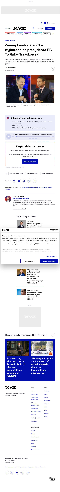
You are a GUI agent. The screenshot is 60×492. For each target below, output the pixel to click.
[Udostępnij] (53, 69)
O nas (32, 391)
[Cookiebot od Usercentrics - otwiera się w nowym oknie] (51, 230)
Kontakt (33, 414)
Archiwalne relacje (36, 411)
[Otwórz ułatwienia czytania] (41, 23)
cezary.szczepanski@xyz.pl (19, 208)
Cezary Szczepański (10, 67)
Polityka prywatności (10, 467)
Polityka (46, 33)
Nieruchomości (35, 449)
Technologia (37, 33)
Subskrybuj (50, 28)
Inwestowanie (35, 437)
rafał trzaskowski (47, 173)
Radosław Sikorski (32, 173)
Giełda (33, 430)
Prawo (33, 433)
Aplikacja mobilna (36, 418)
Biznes (19, 33)
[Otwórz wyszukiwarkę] (33, 28)
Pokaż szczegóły (50, 256)
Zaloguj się (40, 28)
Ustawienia (40, 467)
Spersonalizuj (29, 261)
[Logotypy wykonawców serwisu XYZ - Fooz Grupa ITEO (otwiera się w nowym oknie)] (52, 479)
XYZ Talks (34, 421)
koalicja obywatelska (16, 173)
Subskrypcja (34, 394)
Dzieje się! (11, 33)
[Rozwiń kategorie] (53, 33)
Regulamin (31, 467)
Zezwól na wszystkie (49, 261)
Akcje (32, 443)
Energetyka (34, 440)
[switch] (46, 23)
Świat (45, 407)
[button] (53, 335)
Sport (45, 410)
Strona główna (8, 187)
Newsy (7, 40)
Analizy (27, 33)
